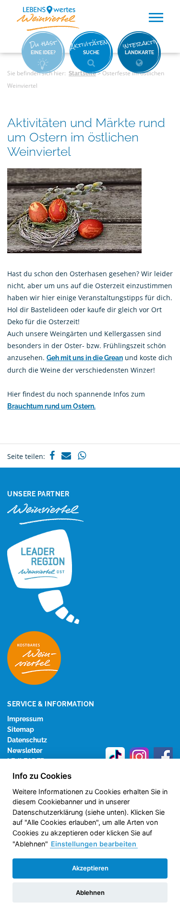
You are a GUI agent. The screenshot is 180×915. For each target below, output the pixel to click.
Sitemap (20, 729)
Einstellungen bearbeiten (93, 844)
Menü (156, 17)
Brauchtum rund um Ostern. (51, 406)
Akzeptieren (90, 868)
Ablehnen (90, 892)
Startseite (82, 73)
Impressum (25, 719)
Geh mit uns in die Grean (85, 358)
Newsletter (24, 750)
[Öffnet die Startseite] (48, 18)
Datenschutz (27, 740)
